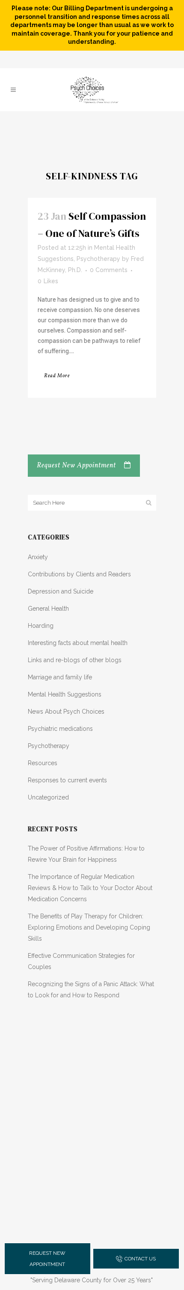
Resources (42, 763)
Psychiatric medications (60, 728)
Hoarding (40, 625)
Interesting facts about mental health (78, 642)
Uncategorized (48, 797)
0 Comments (109, 269)
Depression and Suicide (60, 591)
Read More (57, 375)
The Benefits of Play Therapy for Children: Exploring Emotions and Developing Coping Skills (89, 927)
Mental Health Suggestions (64, 694)
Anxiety (38, 557)
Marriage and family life (60, 677)
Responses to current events (67, 780)
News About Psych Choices (66, 711)
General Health (48, 608)
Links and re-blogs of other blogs (75, 660)
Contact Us (140, 1259)
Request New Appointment (76, 465)
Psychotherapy (98, 258)
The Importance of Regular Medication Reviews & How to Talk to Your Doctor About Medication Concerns (90, 887)
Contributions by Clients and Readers (79, 574)
